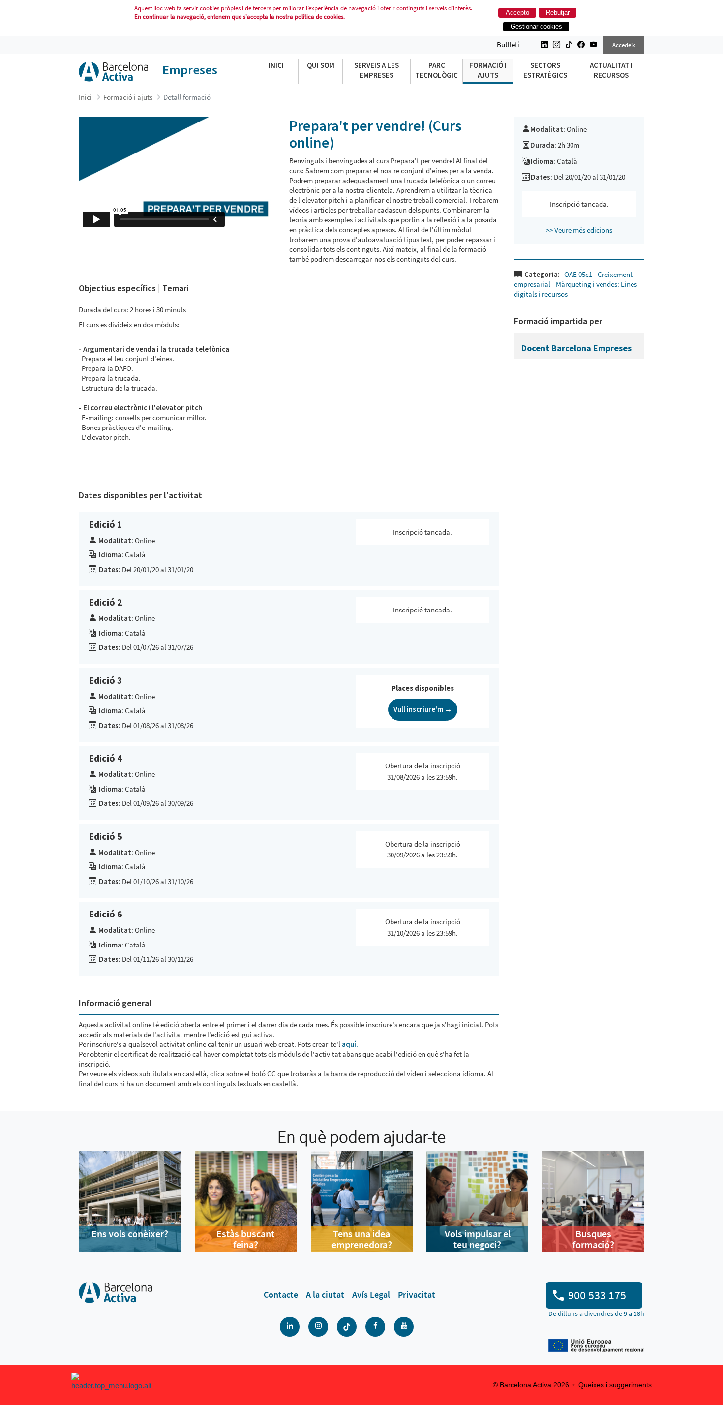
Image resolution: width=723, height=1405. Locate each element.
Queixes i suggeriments (615, 1385)
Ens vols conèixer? (129, 1233)
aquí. (349, 1044)
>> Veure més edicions (579, 230)
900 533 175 (597, 1295)
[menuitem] (281, 1295)
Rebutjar (558, 12)
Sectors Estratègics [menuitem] (545, 70)
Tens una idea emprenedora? (361, 1239)
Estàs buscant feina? (245, 1239)
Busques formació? (593, 1239)
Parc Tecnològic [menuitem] (436, 70)
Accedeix (623, 45)
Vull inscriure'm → (422, 709)
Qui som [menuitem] (320, 65)
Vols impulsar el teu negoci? (478, 1239)
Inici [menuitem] (276, 65)
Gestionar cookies (536, 26)
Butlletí (508, 44)
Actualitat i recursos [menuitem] (611, 70)
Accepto (517, 12)
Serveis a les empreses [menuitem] (376, 70)
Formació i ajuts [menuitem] (488, 70)
